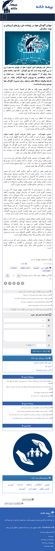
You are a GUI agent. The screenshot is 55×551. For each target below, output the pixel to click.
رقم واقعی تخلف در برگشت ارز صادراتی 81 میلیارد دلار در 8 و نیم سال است (30, 414)
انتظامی (38, 484)
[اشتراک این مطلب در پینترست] (10, 283)
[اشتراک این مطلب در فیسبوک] (18, 283)
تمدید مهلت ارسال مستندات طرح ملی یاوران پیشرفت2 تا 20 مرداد (32, 298)
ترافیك (29, 484)
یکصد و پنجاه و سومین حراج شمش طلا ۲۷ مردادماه (37, 295)
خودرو (16, 121)
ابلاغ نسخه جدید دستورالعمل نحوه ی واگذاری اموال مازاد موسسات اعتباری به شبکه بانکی (28, 387)
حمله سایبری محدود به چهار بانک (42, 392)
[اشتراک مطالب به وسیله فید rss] (5, 283)
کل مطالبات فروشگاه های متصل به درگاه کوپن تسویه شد (36, 302)
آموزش (22, 489)
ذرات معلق (39, 174)
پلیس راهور (44, 489)
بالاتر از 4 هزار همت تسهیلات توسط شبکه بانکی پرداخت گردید (34, 411)
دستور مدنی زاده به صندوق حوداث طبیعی (39, 305)
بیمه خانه (44, 6)
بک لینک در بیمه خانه (47, 539)
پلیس (47, 484)
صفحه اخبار (27, 499)
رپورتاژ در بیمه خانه (47, 542)
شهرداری (46, 270)
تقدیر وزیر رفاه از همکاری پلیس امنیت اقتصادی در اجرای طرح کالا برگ (32, 418)
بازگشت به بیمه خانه (13, 503)
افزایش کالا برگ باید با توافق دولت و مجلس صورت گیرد (36, 407)
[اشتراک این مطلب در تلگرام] (22, 283)
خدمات (20, 484)
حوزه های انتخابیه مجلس (42, 363)
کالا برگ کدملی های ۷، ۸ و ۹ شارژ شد (41, 396)
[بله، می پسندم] (19, 275)
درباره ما (50, 536)
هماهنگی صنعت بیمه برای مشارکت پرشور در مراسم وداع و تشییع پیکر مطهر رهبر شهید (29, 382)
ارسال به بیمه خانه (40, 351)
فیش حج (48, 366)
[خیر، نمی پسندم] (7, 275)
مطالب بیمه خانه (48, 546)
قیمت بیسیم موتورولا (43, 370)
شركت (14, 268)
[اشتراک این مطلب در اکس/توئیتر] (14, 283)
